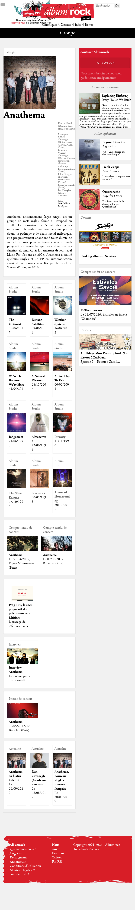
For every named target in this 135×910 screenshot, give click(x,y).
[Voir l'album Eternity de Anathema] (62, 431)
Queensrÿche (111, 192)
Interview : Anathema (16, 670)
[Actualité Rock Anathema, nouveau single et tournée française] (62, 762)
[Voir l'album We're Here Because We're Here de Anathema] (16, 370)
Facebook (58, 853)
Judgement (16, 437)
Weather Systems (60, 322)
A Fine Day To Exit (62, 378)
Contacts (15, 853)
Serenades (38, 493)
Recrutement (18, 857)
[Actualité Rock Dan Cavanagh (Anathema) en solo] (39, 762)
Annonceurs (17, 862)
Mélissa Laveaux (91, 310)
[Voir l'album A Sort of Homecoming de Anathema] (62, 486)
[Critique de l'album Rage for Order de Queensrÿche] (89, 209)
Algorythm (109, 146)
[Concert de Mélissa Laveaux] (105, 304)
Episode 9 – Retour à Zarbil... (100, 362)
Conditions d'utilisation (25, 866)
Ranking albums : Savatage (99, 256)
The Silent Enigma (16, 495)
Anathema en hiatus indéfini (15, 776)
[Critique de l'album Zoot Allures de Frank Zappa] (89, 184)
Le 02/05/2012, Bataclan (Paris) (53, 561)
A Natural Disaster (38, 378)
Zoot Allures (110, 171)
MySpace (63, 206)
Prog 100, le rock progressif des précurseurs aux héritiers (20, 611)
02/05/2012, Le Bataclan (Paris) (19, 728)
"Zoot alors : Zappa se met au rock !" (116, 178)
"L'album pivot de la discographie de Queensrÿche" (113, 204)
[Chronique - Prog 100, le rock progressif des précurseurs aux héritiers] (22, 601)
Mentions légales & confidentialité (22, 872)
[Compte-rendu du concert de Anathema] (22, 551)
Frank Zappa (110, 167)
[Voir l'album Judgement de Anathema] (16, 431)
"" (105, 120)
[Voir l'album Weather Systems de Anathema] (62, 314)
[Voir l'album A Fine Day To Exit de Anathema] (62, 370)
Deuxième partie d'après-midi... (20, 678)
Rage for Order (112, 196)
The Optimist (15, 322)
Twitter (57, 857)
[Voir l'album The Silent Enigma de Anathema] (16, 487)
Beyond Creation (113, 142)
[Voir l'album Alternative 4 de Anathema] (39, 431)
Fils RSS (57, 862)
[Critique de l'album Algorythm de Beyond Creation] (89, 160)
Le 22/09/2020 (16, 788)
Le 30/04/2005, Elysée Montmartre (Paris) (21, 563)
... (82, 260)
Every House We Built (116, 100)
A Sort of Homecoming (62, 496)
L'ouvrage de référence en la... (20, 624)
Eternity (59, 437)
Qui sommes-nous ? (23, 849)
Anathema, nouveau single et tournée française (61, 780)
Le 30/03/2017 (61, 797)
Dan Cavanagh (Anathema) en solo (39, 778)
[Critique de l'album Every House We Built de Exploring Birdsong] (89, 113)
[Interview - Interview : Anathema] (22, 656)
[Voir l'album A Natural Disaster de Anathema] (39, 370)
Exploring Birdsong (115, 96)
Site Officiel (64, 203)
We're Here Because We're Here (16, 380)
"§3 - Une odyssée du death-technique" (113, 153)
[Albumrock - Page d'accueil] (67, 20)
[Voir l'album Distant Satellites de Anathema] (39, 314)
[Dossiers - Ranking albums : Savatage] (105, 250)
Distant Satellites (38, 322)
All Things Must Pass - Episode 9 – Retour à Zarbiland (104, 355)
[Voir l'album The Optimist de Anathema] (16, 314)
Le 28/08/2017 (39, 793)
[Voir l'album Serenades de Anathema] (39, 487)
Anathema (15, 555)
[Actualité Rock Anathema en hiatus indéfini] (16, 762)
